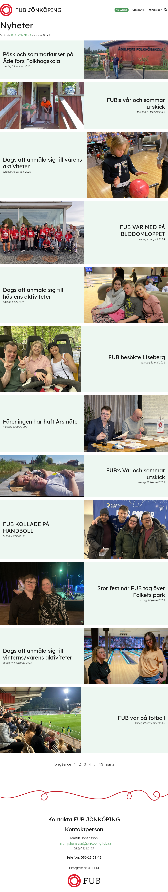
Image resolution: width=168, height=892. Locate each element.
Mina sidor (155, 9)
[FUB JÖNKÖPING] (84, 881)
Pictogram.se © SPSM (84, 868)
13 (101, 764)
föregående (62, 764)
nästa (110, 764)
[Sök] (165, 10)
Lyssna (123, 9)
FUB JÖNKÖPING (21, 35)
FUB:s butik (137, 9)
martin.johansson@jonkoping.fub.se (84, 843)
